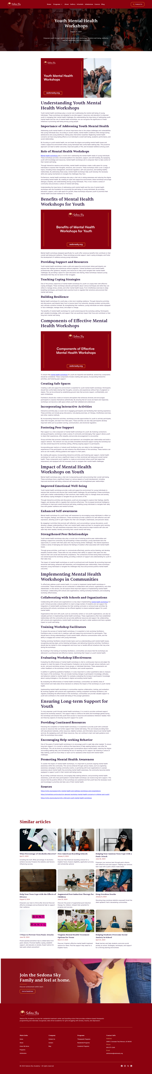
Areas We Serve (24, 1046)
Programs (22, 1049)
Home (49, 4)
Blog (102, 4)
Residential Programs (83, 1042)
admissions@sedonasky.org (114, 1053)
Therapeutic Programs (83, 1039)
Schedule (80, 4)
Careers (97, 4)
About (66, 4)
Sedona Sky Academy (27, 1018)
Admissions (89, 4)
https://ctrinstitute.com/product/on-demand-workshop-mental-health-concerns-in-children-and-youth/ (75, 794)
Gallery (72, 4)
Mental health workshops (49, 155)
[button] (58, 4)
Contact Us (52, 1039)
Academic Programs (83, 1046)
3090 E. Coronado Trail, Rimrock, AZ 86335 (119, 1041)
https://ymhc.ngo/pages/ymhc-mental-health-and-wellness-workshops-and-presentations (71, 791)
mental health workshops (59, 375)
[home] (14, 4)
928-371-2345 (110, 1047)
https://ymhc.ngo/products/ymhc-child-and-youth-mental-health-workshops (66, 798)
